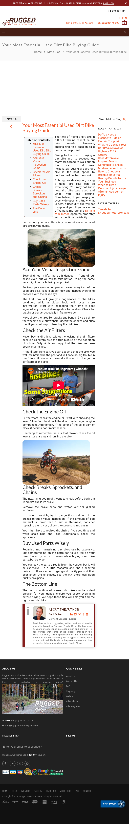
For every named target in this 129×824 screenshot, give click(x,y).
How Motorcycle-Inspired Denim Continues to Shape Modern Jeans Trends (112, 163)
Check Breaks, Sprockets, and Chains (40, 191)
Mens (14, 791)
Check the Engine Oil (39, 181)
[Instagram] (126, 18)
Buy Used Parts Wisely (41, 202)
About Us (70, 676)
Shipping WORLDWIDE (19, 720)
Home (38, 52)
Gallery (69, 696)
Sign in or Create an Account (79, 23)
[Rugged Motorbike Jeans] (19, 21)
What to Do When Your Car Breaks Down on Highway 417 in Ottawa (112, 149)
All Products (72, 701)
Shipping (70, 691)
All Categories (73, 706)
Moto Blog (53, 52)
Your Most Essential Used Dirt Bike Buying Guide (58, 127)
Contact (87, 791)
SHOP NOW (108, 3)
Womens (25, 791)
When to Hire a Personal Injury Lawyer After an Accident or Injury (112, 190)
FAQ (68, 686)
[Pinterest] (122, 18)
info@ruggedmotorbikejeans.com (21, 725)
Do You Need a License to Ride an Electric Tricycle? (109, 138)
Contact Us (71, 681)
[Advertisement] (64, 85)
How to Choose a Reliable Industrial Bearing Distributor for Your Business (112, 176)
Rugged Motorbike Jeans (30, 796)
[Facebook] (119, 18)
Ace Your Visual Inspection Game (39, 163)
